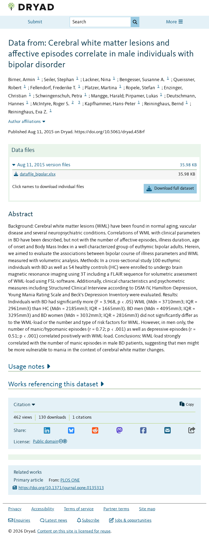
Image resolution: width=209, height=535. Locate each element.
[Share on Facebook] (143, 431)
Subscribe (90, 520)
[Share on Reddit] (95, 431)
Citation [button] (22, 404)
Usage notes (26, 366)
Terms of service (79, 509)
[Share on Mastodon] (119, 431)
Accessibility (42, 509)
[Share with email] (167, 431)
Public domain (45, 442)
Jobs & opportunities (133, 520)
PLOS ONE (70, 480)
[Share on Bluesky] (71, 431)
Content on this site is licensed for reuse (73, 531)
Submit (35, 22)
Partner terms (116, 509)
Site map (147, 509)
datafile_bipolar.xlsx (38, 174)
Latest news (56, 520)
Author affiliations (24, 122)
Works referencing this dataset (53, 384)
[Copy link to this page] (191, 430)
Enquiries (22, 520)
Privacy (14, 509)
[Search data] (135, 22)
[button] (104, 165)
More (172, 22)
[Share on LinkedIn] (47, 431)
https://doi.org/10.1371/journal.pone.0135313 (61, 488)
